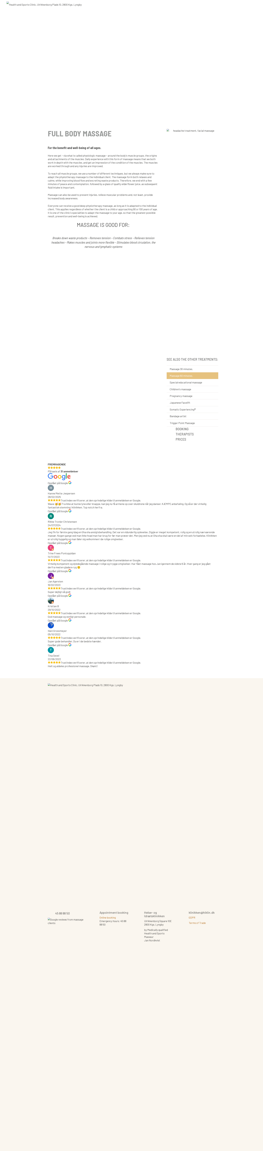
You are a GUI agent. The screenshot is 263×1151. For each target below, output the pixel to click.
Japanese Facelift (180, 402)
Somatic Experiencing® (183, 409)
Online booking (108, 917)
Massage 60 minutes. (181, 375)
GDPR (192, 917)
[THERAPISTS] (171, 434)
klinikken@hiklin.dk (202, 912)
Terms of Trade (197, 922)
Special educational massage (186, 382)
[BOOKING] (171, 429)
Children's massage (180, 389)
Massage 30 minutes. (181, 368)
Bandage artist (178, 416)
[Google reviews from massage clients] (66, 1032)
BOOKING (182, 429)
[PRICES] (171, 439)
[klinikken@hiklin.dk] (185, 913)
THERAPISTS (185, 434)
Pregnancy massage (181, 395)
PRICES (181, 439)
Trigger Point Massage (182, 422)
